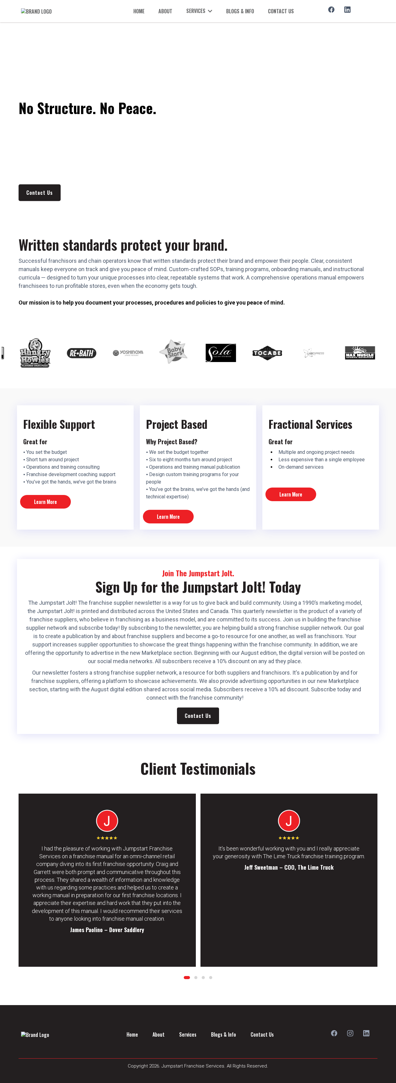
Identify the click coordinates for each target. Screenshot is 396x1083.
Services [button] (196, 11)
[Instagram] (350, 1033)
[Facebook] (331, 10)
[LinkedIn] (347, 10)
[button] (187, 977)
